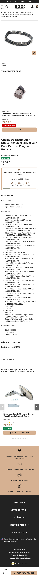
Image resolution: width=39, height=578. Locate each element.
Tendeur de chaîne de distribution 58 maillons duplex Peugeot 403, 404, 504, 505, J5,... (19, 115)
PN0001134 (6, 420)
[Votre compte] (32, 7)
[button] (2, 6)
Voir (19, 130)
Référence (5, 155)
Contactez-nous (27, 1)
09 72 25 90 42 (13, 1)
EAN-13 (4, 347)
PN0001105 (5, 119)
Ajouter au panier (26, 573)
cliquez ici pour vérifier (10, 541)
